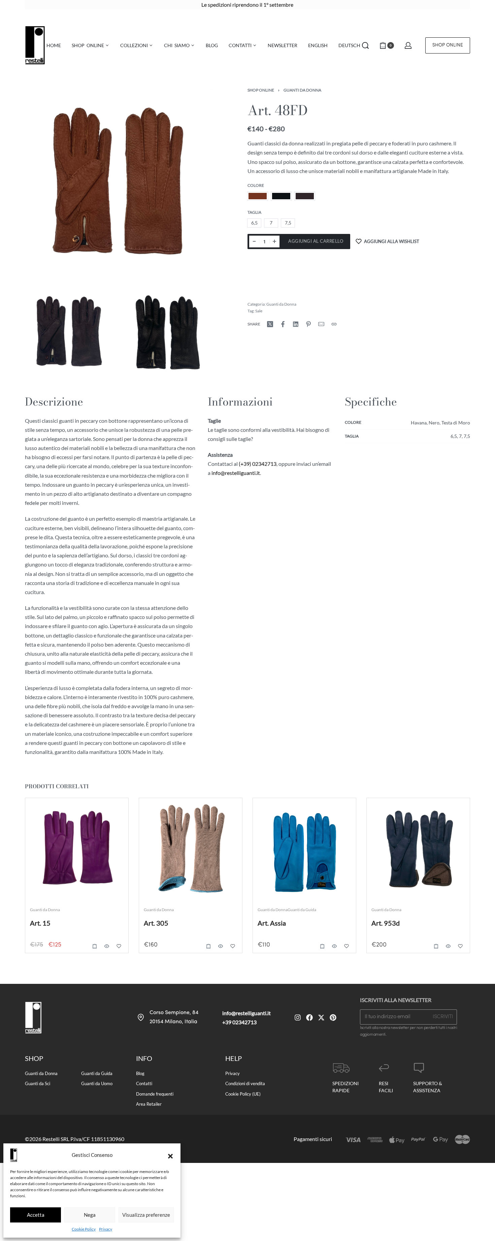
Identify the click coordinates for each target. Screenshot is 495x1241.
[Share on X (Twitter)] (270, 324)
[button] (170, 1155)
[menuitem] (318, 45)
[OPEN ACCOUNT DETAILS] (408, 45)
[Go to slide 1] (165, 812)
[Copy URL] (334, 324)
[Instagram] (297, 1017)
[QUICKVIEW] (106, 946)
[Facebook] (309, 1017)
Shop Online (261, 90)
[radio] (258, 196)
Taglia (254, 212)
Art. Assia (272, 923)
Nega (90, 1215)
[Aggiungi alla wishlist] (119, 946)
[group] (190, 849)
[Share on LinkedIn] (296, 324)
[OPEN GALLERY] (121, 184)
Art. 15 (40, 923)
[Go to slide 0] (155, 812)
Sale (258, 310)
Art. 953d (385, 923)
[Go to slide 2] (175, 812)
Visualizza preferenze (146, 1215)
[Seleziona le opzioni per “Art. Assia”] (322, 946)
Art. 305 (156, 923)
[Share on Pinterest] (308, 324)
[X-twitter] (321, 1017)
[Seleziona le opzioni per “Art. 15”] (94, 946)
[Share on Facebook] (283, 324)
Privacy (105, 1229)
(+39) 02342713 (257, 463)
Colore (256, 185)
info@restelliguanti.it (235, 473)
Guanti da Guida (302, 909)
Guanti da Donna (302, 90)
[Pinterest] (333, 1017)
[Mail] (321, 324)
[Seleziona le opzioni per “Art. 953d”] (436, 946)
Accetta (35, 1215)
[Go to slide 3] (185, 812)
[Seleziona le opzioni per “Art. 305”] (208, 946)
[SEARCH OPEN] (365, 45)
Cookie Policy (84, 1229)
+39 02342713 (239, 1022)
